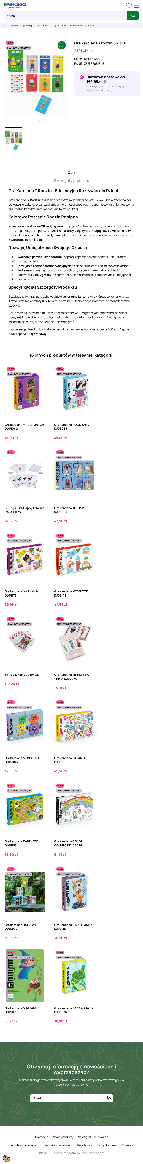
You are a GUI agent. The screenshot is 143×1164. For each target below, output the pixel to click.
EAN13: (79, 64)
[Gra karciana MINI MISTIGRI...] (88, 630)
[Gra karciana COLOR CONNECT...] (88, 797)
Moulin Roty (92, 59)
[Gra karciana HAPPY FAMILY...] (88, 881)
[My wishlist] (129, 5)
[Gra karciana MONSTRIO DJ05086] (39, 714)
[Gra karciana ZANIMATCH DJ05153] (39, 797)
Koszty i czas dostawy (25, 1145)
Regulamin (84, 1145)
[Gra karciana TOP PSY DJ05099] (88, 464)
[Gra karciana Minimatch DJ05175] (39, 547)
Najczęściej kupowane (93, 1137)
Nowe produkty (63, 1137)
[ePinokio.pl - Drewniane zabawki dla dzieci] (15, 6)
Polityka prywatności (58, 1145)
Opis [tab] (72, 172)
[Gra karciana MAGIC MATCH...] (39, 380)
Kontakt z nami (106, 1145)
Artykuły (127, 1145)
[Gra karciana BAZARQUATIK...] (88, 964)
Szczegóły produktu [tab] (71, 180)
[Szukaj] (133, 15)
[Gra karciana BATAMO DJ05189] (88, 714)
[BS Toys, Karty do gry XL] (39, 630)
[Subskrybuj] (109, 1098)
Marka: (79, 59)
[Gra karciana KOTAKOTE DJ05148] (88, 547)
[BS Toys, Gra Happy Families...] (39, 464)
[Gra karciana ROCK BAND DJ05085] (88, 380)
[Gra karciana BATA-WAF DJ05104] (39, 881)
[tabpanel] (36, 82)
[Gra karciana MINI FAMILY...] (39, 964)
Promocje (41, 1137)
